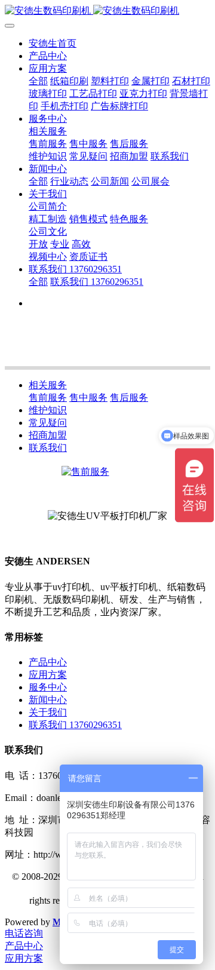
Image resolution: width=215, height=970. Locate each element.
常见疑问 (48, 423)
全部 (38, 81)
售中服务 (88, 397)
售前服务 (48, 397)
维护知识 (48, 410)
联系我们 (48, 448)
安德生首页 (52, 43)
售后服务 (129, 397)
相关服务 (48, 385)
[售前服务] (85, 471)
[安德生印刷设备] (107, 11)
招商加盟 (48, 435)
